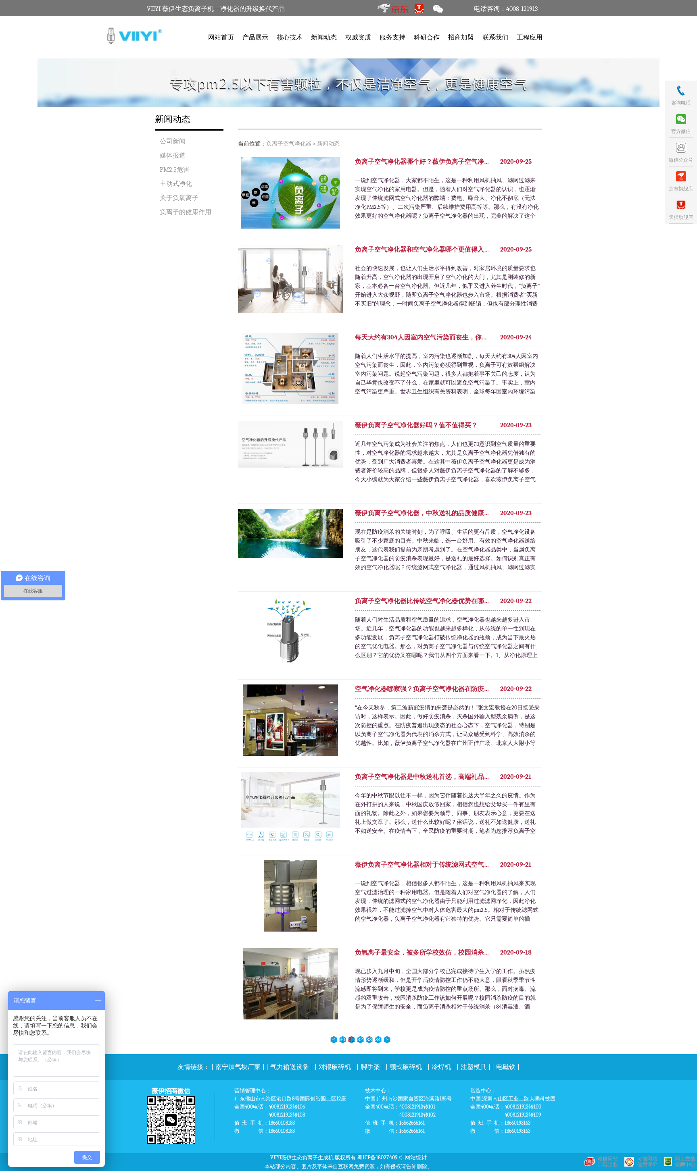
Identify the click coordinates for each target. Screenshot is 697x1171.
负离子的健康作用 (185, 212)
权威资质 (358, 37)
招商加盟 (461, 37)
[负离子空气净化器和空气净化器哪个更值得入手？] (290, 280)
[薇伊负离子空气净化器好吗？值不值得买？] (290, 456)
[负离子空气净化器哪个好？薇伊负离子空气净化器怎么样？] (290, 194)
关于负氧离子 (179, 198)
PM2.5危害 (175, 169)
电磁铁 (505, 1067)
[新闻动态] (348, 82)
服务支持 (392, 37)
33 (369, 1039)
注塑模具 (473, 1067)
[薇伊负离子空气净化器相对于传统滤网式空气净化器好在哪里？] (290, 897)
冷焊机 (441, 1067)
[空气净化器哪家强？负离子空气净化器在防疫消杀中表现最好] (290, 721)
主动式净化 (176, 183)
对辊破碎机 (335, 1067)
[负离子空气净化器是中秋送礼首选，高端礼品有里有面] (290, 809)
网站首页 (221, 37)
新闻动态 (324, 37)
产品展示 (255, 37)
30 (342, 1039)
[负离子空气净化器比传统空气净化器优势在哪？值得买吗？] (290, 634)
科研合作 (427, 37)
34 (378, 1039)
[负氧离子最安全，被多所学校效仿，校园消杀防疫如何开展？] (290, 985)
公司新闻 (173, 141)
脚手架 (370, 1067)
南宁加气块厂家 (238, 1067)
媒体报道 (173, 155)
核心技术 (290, 37)
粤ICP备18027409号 (380, 1157)
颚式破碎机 (406, 1067)
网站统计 (416, 1157)
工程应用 (530, 37)
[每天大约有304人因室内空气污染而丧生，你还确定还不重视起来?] (290, 370)
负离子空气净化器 (288, 143)
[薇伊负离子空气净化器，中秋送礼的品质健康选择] (290, 544)
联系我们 (495, 37)
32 (360, 1039)
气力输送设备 (289, 1067)
